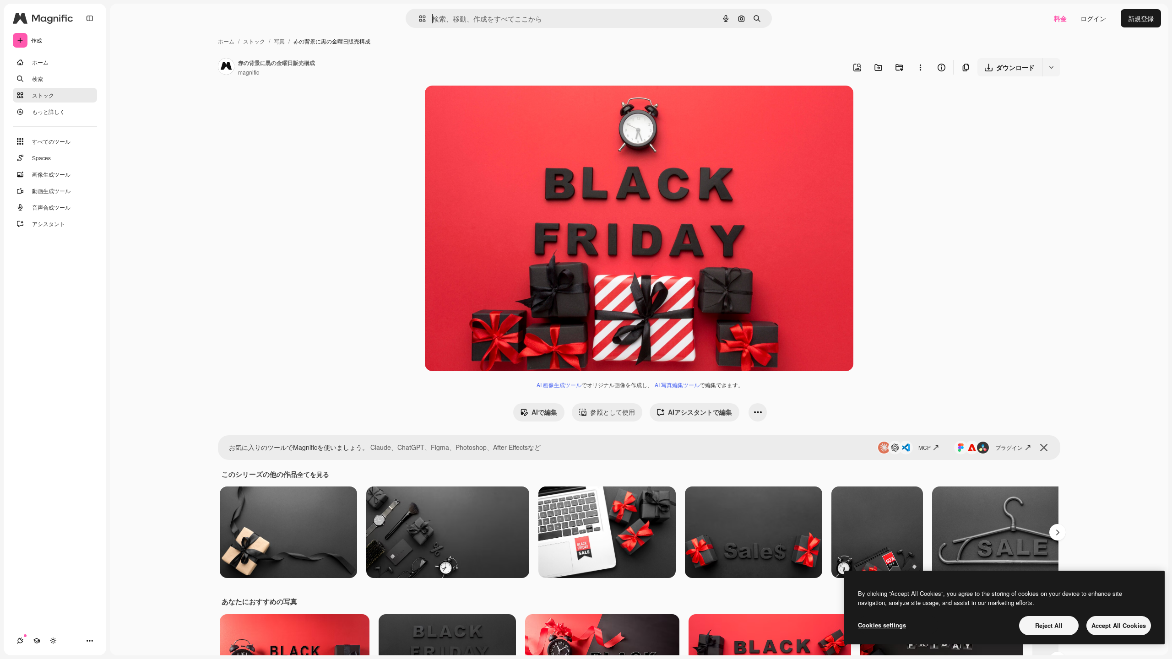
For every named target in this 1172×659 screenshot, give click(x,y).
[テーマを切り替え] (53, 640)
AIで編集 (544, 411)
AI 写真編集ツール (677, 385)
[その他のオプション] (920, 67)
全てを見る (313, 474)
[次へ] (1057, 532)
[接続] (20, 640)
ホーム (226, 41)
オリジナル (488, 103)
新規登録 (1141, 18)
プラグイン (1009, 447)
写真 (279, 41)
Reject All (1049, 625)
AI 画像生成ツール (559, 385)
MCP (924, 447)
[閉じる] (1043, 447)
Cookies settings (882, 625)
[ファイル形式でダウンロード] (1051, 67)
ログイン (1093, 18)
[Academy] (36, 640)
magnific (248, 72)
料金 (1060, 18)
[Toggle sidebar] (89, 18)
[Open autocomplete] (418, 18)
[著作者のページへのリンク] (226, 67)
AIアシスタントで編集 (700, 411)
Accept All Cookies (1118, 625)
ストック (254, 41)
